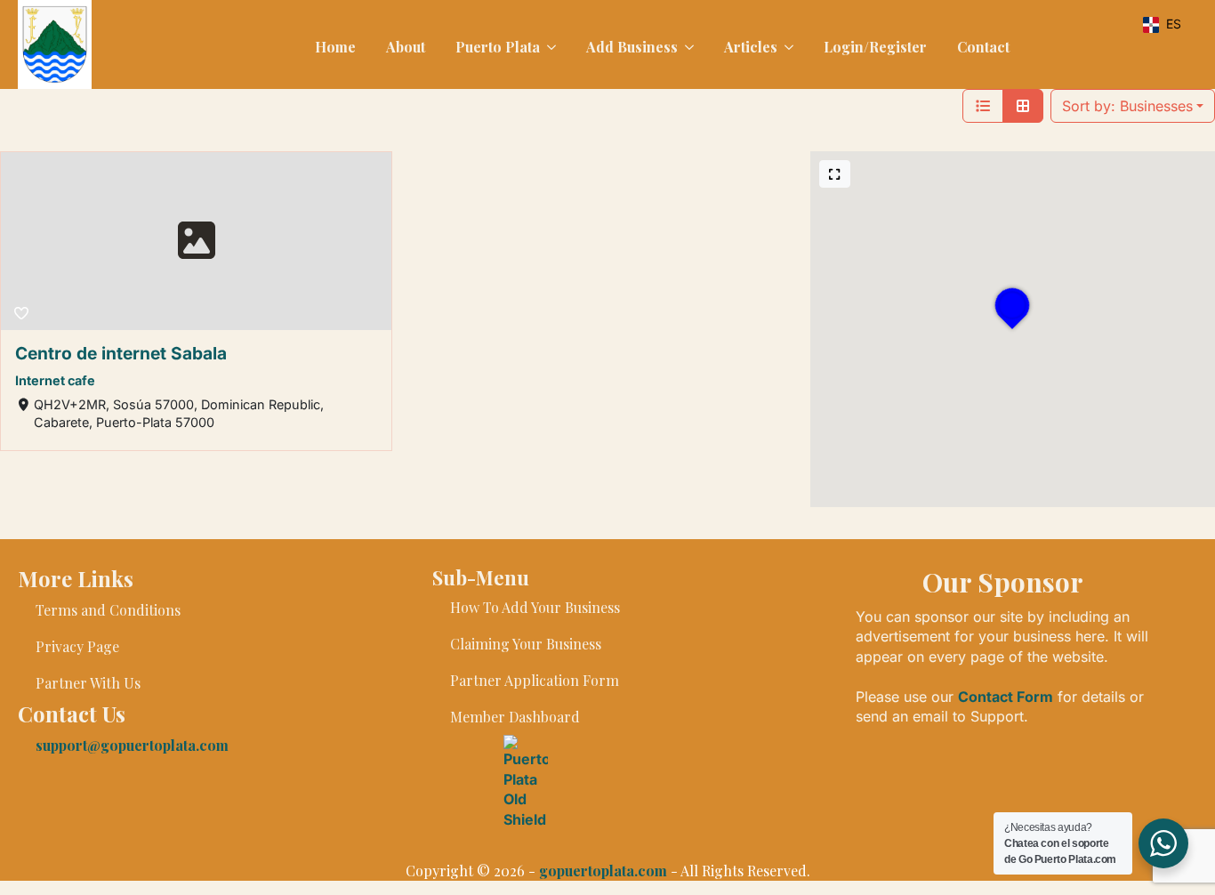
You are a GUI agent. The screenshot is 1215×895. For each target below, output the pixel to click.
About (405, 46)
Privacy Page (77, 646)
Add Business (632, 46)
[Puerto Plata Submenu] (549, 47)
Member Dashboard (515, 716)
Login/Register (875, 46)
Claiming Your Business (525, 643)
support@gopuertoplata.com (132, 745)
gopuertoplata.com (603, 870)
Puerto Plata (497, 46)
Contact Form (1005, 697)
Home (335, 46)
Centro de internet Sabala (121, 353)
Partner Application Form (534, 680)
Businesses (1127, 106)
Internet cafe (55, 380)
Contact (983, 46)
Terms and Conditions (108, 610)
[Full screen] (835, 174)
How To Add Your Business (535, 607)
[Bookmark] (21, 313)
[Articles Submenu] (787, 47)
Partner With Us (88, 682)
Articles (750, 46)
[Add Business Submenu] (687, 47)
